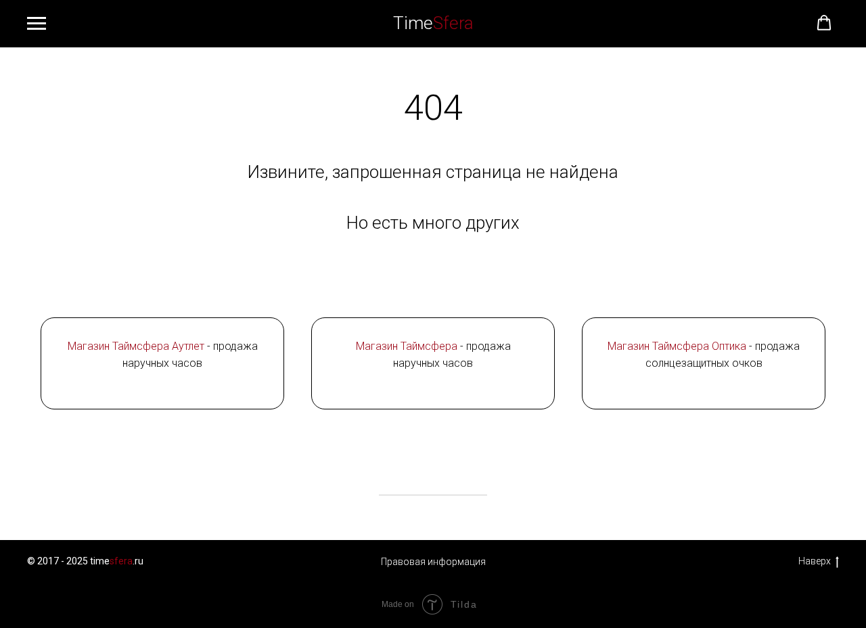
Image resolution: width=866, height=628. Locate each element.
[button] (824, 23)
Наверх (814, 561)
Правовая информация (433, 561)
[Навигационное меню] (36, 23)
